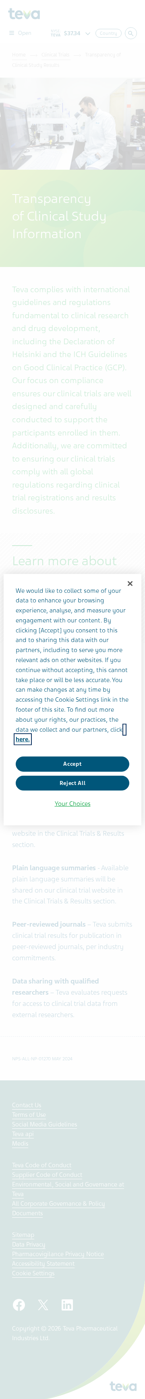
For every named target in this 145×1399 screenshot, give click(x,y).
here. (23, 739)
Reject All (73, 783)
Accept (72, 764)
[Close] (130, 583)
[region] (72, 699)
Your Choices (73, 804)
